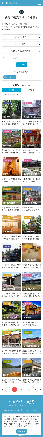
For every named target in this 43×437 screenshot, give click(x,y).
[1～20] (2, 389)
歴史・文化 (8, 77)
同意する (21, 431)
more (4, 101)
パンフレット (31, 410)
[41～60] (40, 389)
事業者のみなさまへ (11, 410)
